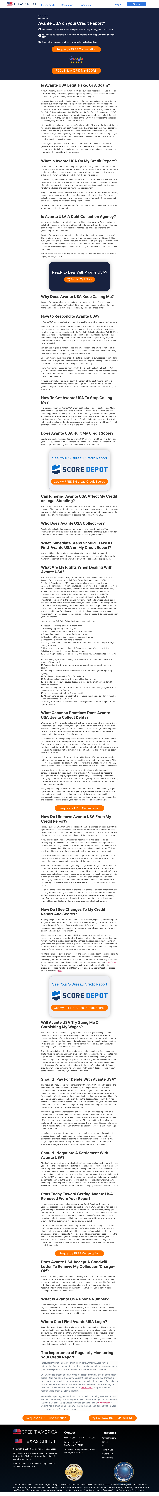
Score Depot (111, 962)
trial (60, 970)
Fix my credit (48, 5)
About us (86, 5)
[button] (43, 18)
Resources (67, 5)
